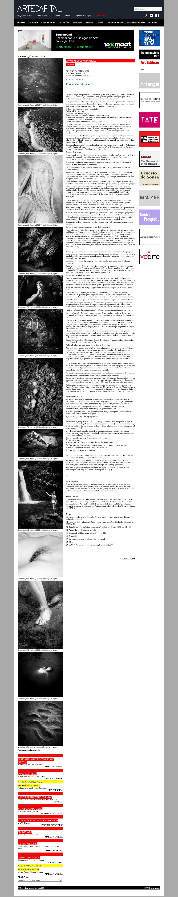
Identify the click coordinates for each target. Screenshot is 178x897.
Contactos (56, 15)
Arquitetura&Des (115, 22)
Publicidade (42, 15)
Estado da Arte (48, 22)
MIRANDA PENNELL (28, 793)
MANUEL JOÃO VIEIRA (30, 817)
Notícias (21, 22)
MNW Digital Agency (152, 888)
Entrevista (33, 22)
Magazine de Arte (24, 15)
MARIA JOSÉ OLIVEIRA (30, 770)
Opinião (100, 22)
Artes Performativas (136, 22)
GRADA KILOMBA (27, 854)
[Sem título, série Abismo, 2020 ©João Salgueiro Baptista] (40, 103)
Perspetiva (77, 22)
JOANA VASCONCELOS (29, 865)
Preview (89, 22)
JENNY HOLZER (26, 840)
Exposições (64, 22)
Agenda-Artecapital (83, 15)
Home (67, 15)
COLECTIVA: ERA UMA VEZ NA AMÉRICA (39, 755)
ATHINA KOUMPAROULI (30, 781)
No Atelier (152, 22)
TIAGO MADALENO (28, 805)
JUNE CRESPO (25, 828)
